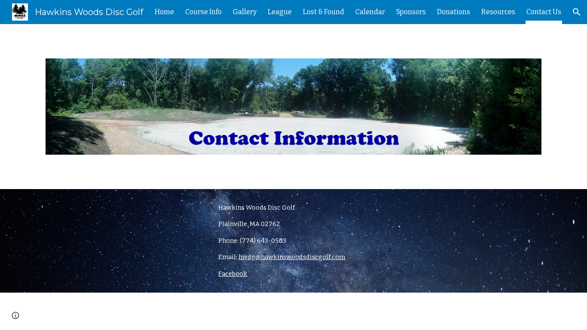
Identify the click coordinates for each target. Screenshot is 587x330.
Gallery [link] (245, 12)
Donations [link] (453, 12)
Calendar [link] (370, 12)
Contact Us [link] (543, 12)
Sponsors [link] (411, 12)
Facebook (232, 274)
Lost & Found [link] (323, 12)
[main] (335, 240)
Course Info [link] (203, 12)
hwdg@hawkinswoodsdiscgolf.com (291, 257)
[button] (576, 12)
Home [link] (164, 12)
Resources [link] (498, 12)
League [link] (280, 12)
